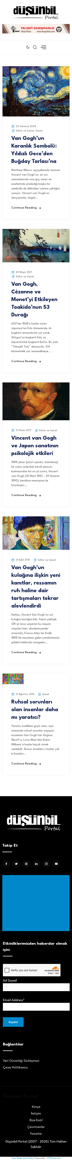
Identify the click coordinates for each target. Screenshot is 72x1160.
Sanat (39, 131)
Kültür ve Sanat (25, 131)
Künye (36, 1107)
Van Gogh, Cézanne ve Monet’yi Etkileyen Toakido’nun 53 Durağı (34, 300)
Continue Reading (24, 207)
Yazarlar (36, 1133)
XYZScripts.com (54, 1158)
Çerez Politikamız (15, 1067)
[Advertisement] (36, 903)
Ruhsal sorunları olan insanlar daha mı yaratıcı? (34, 709)
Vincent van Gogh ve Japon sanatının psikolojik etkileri (34, 446)
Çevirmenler (36, 1127)
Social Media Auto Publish (22, 1158)
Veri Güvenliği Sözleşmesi (21, 1061)
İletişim (36, 1113)
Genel (45, 694)
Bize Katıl (36, 1120)
